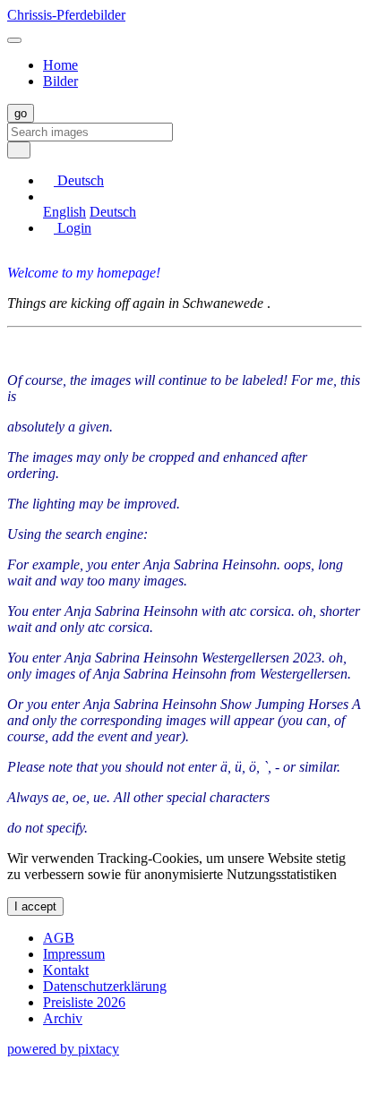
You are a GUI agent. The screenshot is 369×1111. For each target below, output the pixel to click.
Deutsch (113, 211)
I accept (35, 906)
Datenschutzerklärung (105, 986)
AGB (58, 937)
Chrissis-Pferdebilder (66, 14)
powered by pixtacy (63, 1048)
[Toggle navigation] (14, 40)
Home (60, 65)
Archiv (62, 1018)
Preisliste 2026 (84, 1002)
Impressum (74, 953)
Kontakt (66, 970)
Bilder (60, 81)
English (64, 211)
